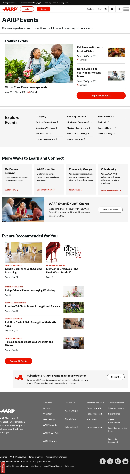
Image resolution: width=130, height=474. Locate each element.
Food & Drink (42, 133)
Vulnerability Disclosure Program (14, 466)
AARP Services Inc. (95, 427)
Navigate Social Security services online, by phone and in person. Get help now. (36, 3)
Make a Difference (109, 190)
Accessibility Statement (56, 457)
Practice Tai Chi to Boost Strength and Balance (32, 306)
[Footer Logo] (14, 411)
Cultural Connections (46, 122)
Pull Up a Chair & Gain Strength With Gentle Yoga (30, 324)
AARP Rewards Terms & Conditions (15, 461)
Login (100, 9)
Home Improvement (76, 116)
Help (112, 9)
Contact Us (70, 402)
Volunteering (109, 169)
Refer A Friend (71, 427)
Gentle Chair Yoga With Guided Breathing (23, 270)
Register (90, 9)
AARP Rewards (50, 425)
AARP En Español (72, 410)
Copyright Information (43, 461)
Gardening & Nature (45, 139)
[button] (119, 9)
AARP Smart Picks (51, 433)
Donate (46, 408)
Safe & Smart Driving (77, 133)
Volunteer (47, 413)
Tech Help (102, 122)
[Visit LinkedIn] (125, 461)
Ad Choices (36, 466)
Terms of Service (36, 457)
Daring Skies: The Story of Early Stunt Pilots (89, 72)
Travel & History (105, 128)
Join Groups (74, 189)
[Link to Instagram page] (118, 461)
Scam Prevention (75, 139)
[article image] (39, 82)
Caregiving (41, 116)
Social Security (105, 116)
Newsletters (70, 419)
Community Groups (80, 169)
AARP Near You (46, 169)
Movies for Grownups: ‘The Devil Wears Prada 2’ (62, 270)
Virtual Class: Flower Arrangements (26, 87)
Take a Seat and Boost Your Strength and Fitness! (29, 343)
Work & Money (105, 133)
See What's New (44, 189)
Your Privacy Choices (53, 466)
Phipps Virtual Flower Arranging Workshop (30, 290)
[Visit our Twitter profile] (110, 461)
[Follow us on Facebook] (103, 461)
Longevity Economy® (113, 440)
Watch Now (10, 189)
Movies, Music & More (77, 128)
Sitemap (3, 457)
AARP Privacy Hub (18, 457)
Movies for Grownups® (78, 122)
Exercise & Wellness (45, 128)
